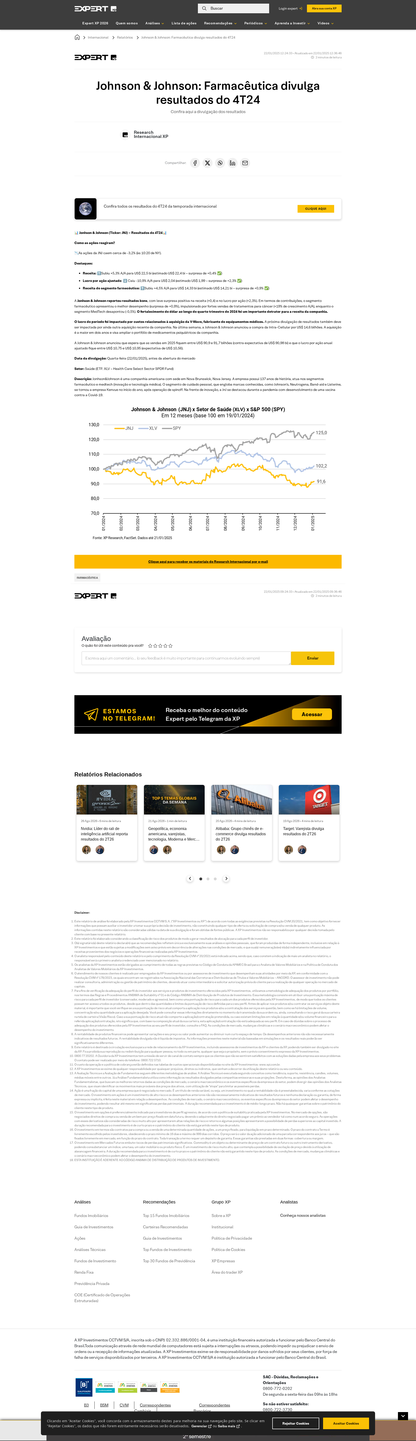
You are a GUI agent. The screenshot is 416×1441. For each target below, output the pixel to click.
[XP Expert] (95, 9)
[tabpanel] (106, 823)
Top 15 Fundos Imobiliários (166, 1215)
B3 (86, 1405)
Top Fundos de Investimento (167, 1249)
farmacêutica (87, 577)
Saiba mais (226, 1426)
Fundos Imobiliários (91, 1215)
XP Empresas (223, 1261)
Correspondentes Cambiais (152, 1408)
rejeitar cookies (295, 1423)
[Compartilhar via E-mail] (245, 163)
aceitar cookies (346, 1423)
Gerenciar (199, 1426)
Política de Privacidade (232, 1238)
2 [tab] (208, 879)
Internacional (98, 37)
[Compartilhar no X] (207, 163)
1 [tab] (200, 879)
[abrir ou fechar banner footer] (403, 1416)
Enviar (312, 658)
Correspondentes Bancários (212, 1408)
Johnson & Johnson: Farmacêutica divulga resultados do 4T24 (188, 37)
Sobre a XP (221, 1215)
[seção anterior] (190, 878)
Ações (79, 1238)
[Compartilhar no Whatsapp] (220, 163)
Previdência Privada (92, 1283)
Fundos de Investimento (95, 1261)
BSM (104, 1405)
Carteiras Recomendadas (165, 1227)
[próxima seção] (226, 878)
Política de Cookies (228, 1249)
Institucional (222, 1227)
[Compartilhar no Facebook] (195, 163)
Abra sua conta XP (324, 8)
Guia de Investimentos (93, 1227)
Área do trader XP (227, 1272)
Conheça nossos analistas (303, 1215)
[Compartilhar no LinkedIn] (233, 163)
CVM (124, 1405)
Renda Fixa (84, 1272)
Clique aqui (315, 209)
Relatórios (125, 37)
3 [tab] (215, 879)
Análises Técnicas (90, 1249)
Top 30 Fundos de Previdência (169, 1261)
